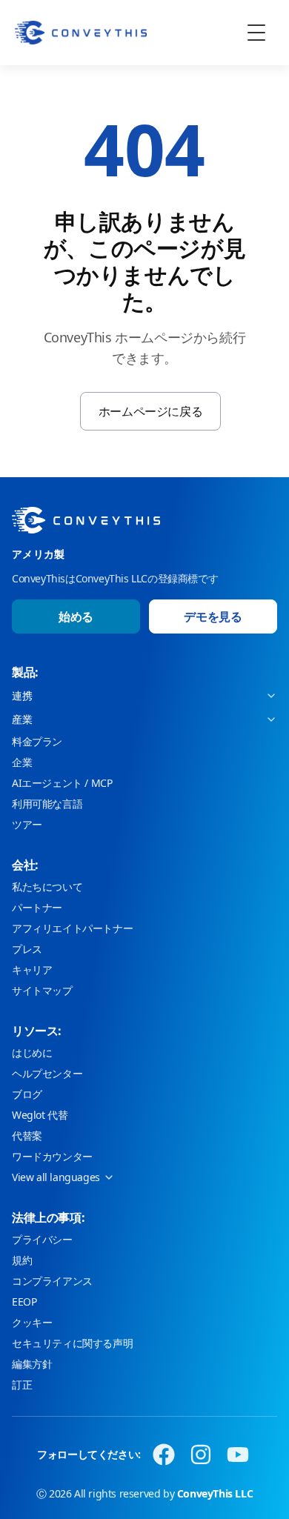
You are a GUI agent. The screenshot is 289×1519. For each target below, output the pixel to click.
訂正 (22, 1384)
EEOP (24, 1301)
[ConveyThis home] (81, 32)
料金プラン (37, 741)
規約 (22, 1260)
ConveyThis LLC (215, 1493)
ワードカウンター (52, 1156)
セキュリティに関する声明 (72, 1343)
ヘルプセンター (47, 1073)
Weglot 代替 (39, 1115)
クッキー (32, 1322)
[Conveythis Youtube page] (238, 1454)
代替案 (27, 1136)
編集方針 (32, 1364)
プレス (27, 949)
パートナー (37, 907)
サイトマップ (42, 990)
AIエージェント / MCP (62, 783)
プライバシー (42, 1239)
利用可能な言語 (47, 804)
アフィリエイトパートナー (72, 928)
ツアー (27, 824)
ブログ (27, 1094)
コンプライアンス (52, 1281)
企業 (22, 762)
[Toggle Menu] (256, 32)
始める (76, 616)
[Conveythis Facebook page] (164, 1454)
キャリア (32, 970)
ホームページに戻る (150, 411)
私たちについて (47, 887)
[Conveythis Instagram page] (201, 1454)
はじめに (32, 1053)
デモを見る (213, 616)
